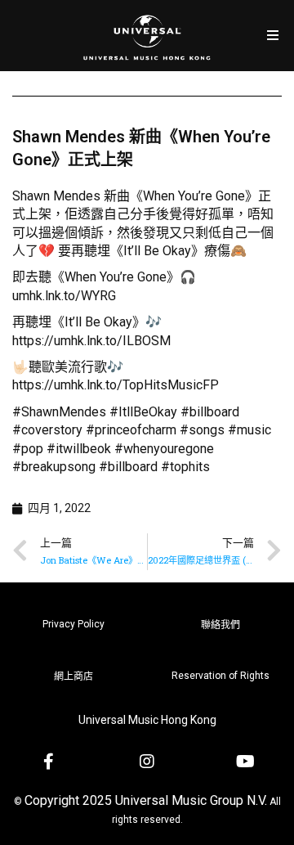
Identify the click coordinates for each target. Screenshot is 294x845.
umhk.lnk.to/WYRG (64, 295)
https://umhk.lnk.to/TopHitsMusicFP (115, 385)
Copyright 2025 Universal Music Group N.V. (145, 800)
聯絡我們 (220, 625)
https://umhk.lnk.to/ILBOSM (91, 340)
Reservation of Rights (221, 675)
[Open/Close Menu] (272, 35)
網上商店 (73, 676)
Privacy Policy (73, 624)
